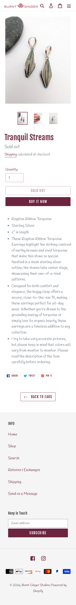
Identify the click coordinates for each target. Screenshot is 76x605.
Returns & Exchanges (24, 470)
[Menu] (68, 6)
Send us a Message (22, 493)
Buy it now (38, 202)
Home (12, 434)
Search (13, 458)
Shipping (10, 154)
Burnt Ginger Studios (36, 585)
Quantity (11, 169)
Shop (12, 446)
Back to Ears (41, 397)
